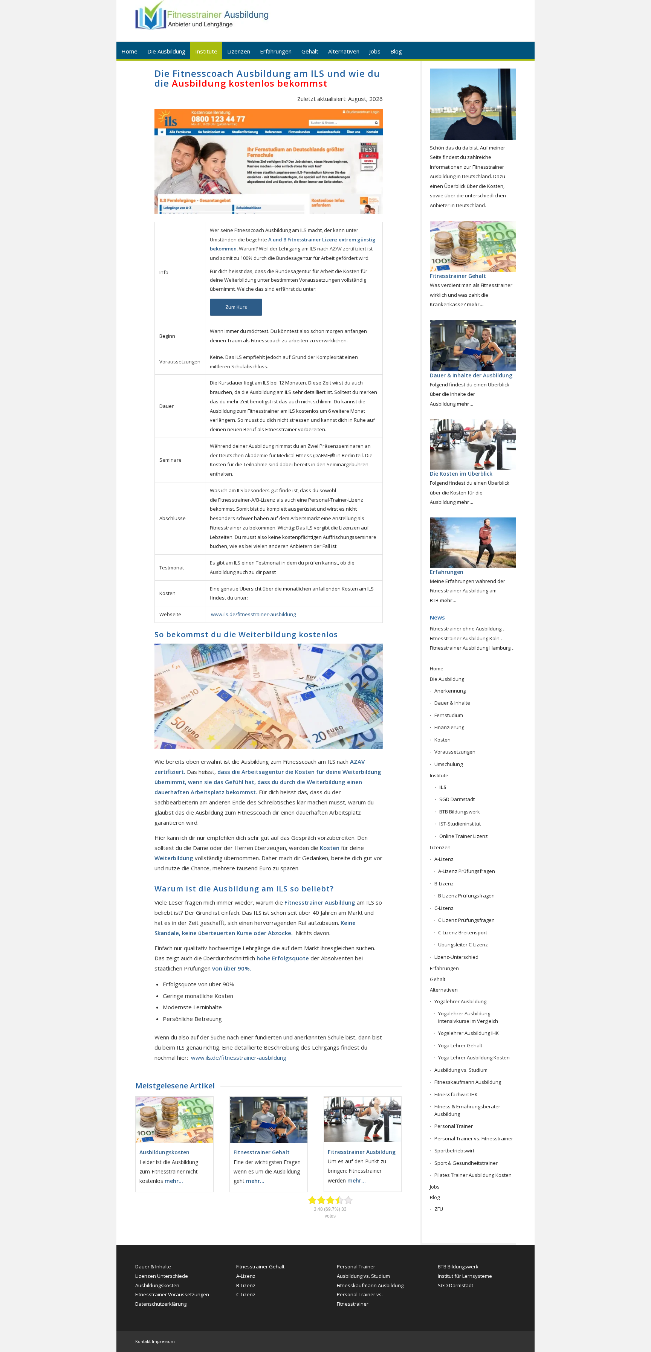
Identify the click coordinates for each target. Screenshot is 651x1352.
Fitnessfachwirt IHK (456, 1094)
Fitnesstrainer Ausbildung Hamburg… (472, 647)
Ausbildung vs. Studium (460, 1070)
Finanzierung (449, 727)
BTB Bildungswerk (459, 811)
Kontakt (143, 1341)
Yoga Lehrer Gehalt (460, 1045)
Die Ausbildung (447, 679)
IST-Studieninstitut (460, 823)
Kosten (442, 739)
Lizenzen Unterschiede (161, 1276)
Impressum (163, 1341)
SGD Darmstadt (457, 799)
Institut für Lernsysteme (465, 1276)
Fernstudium (448, 715)
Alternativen (444, 989)
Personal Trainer (453, 1126)
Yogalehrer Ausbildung (460, 1001)
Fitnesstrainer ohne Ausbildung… (468, 628)
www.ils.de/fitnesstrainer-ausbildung (253, 614)
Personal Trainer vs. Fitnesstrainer (473, 1138)
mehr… (174, 1180)
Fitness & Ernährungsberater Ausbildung (467, 1110)
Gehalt (437, 979)
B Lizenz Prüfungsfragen (466, 895)
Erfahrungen (444, 968)
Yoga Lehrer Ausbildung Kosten (474, 1057)
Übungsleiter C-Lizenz (463, 944)
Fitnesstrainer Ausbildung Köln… (467, 638)
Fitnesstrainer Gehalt (260, 1266)
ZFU (438, 1209)
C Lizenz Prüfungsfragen (466, 920)
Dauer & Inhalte (452, 702)
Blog (435, 1197)
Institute (439, 775)
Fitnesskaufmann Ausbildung (467, 1082)
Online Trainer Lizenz (463, 836)
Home (436, 668)
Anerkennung (450, 690)
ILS (442, 787)
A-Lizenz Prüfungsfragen (466, 871)
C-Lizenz (444, 908)
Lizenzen (440, 847)
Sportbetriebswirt (454, 1150)
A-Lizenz (444, 859)
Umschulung (448, 764)
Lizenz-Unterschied (456, 957)
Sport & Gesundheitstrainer (466, 1163)
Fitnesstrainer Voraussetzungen (172, 1294)
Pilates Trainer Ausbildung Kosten (473, 1175)
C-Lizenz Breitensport (462, 932)
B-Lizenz (444, 883)
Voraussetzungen (454, 751)
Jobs (435, 1186)
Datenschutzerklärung (160, 1303)
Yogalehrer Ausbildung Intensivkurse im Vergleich (468, 1017)
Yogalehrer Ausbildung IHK (468, 1033)
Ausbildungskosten (157, 1285)
